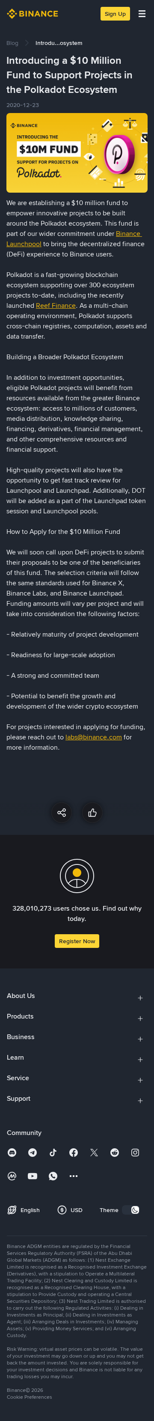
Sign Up (115, 14)
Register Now (77, 941)
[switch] (131, 1210)
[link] (12, 43)
